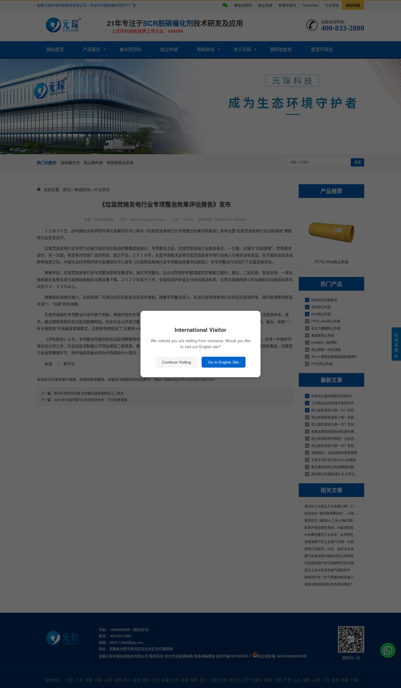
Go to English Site (223, 362)
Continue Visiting (176, 362)
